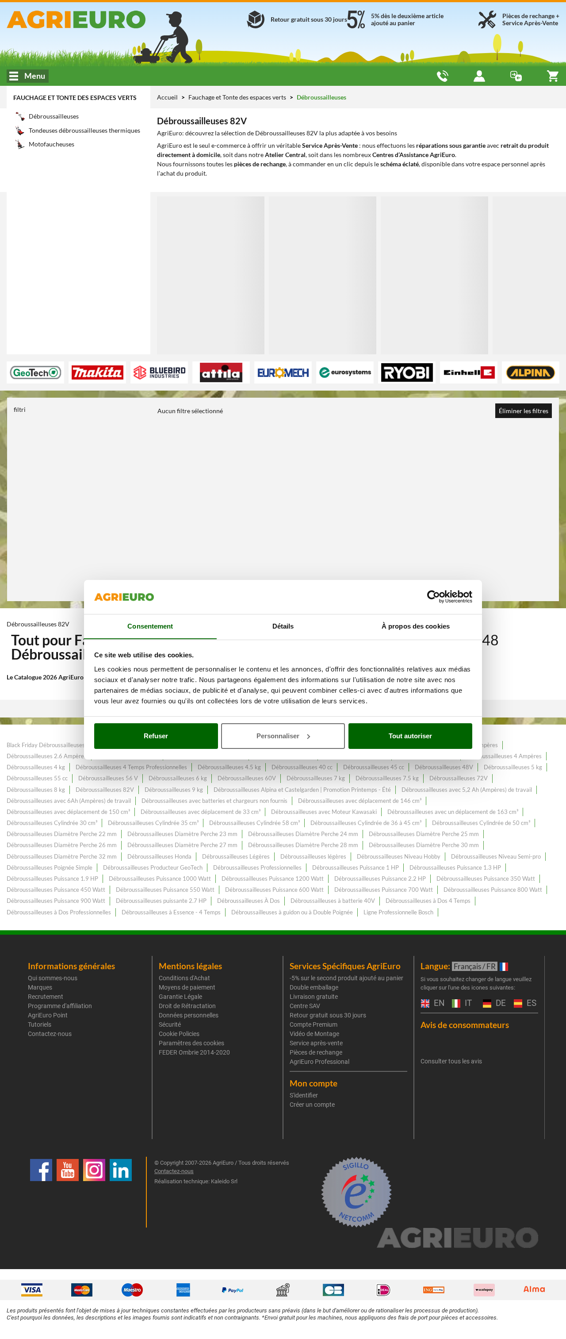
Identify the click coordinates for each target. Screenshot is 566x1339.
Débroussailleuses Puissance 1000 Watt (160, 878)
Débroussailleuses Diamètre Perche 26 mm (62, 844)
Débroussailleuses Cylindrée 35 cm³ (153, 822)
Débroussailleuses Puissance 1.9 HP (52, 878)
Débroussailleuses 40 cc (302, 767)
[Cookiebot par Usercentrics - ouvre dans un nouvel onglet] (433, 596)
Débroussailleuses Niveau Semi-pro (496, 856)
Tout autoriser (410, 736)
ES (530, 1003)
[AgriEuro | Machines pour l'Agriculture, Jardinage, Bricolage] (94, 19)
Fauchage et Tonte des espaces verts (75, 97)
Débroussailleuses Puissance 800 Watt (493, 889)
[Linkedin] (120, 1192)
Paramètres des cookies (191, 1043)
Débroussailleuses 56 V (108, 778)
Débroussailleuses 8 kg (36, 789)
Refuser (156, 736)
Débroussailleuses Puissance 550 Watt (165, 889)
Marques (40, 987)
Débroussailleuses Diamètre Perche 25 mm (424, 833)
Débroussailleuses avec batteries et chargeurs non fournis (214, 800)
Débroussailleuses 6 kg (178, 778)
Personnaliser (277, 736)
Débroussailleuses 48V (444, 767)
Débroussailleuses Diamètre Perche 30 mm (424, 844)
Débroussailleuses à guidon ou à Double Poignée (292, 912)
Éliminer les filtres (523, 410)
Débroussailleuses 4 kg (36, 767)
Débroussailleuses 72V (458, 778)
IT (467, 1003)
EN (438, 1003)
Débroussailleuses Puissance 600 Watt (274, 889)
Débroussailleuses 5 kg (513, 767)
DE (499, 1003)
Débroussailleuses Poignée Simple (49, 867)
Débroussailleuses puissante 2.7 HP (161, 900)
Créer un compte (312, 1104)
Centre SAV (305, 1005)
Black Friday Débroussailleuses (46, 744)
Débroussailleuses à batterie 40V (333, 900)
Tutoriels (39, 1024)
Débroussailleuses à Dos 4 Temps (428, 900)
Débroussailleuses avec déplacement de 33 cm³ (200, 811)
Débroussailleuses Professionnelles (257, 867)
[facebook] (41, 1192)
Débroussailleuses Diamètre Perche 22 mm (62, 833)
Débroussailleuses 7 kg (316, 778)
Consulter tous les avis (451, 1061)
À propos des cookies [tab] (416, 625)
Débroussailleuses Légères (236, 856)
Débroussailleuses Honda (159, 856)
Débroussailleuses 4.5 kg (229, 767)
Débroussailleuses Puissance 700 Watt (383, 889)
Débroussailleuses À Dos (248, 900)
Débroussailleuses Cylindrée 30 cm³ (52, 822)
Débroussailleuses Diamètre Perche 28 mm (303, 844)
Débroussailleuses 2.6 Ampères (47, 756)
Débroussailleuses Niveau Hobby (398, 856)
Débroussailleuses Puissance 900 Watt (56, 900)
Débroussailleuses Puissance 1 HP (355, 867)
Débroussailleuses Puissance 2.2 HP (380, 878)
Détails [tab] (283, 625)
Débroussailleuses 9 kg (174, 789)
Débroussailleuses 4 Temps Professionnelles (131, 767)
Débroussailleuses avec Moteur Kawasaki (324, 811)
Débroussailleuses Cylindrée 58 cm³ (254, 822)
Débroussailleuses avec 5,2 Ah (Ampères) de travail (467, 789)
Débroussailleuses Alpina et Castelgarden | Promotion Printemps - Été (302, 789)
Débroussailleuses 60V (247, 778)
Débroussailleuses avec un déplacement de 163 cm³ (452, 811)
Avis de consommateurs (465, 1025)
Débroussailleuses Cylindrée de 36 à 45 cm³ (365, 822)
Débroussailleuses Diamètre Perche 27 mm (182, 844)
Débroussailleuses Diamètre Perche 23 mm (182, 833)
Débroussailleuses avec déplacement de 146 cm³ (359, 800)
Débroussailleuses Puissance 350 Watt (485, 878)
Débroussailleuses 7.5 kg (387, 778)
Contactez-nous (50, 1033)
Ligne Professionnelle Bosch (398, 912)
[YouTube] (67, 1192)
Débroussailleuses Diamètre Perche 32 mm (62, 856)
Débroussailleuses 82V (105, 789)
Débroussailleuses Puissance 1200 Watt (273, 878)
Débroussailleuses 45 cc (373, 767)
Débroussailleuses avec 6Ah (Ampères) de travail (69, 800)
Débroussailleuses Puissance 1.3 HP (455, 867)
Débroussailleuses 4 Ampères (504, 756)
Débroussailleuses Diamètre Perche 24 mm (303, 833)
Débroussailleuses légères (313, 856)
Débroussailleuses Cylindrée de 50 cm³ (481, 822)
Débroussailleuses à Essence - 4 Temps (171, 912)
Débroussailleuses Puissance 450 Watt (56, 889)
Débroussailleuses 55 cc (37, 778)
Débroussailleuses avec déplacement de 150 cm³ (68, 811)
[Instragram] (94, 1192)
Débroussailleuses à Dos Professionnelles (59, 912)
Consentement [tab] (150, 625)
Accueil (167, 97)
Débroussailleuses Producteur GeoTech (153, 867)
